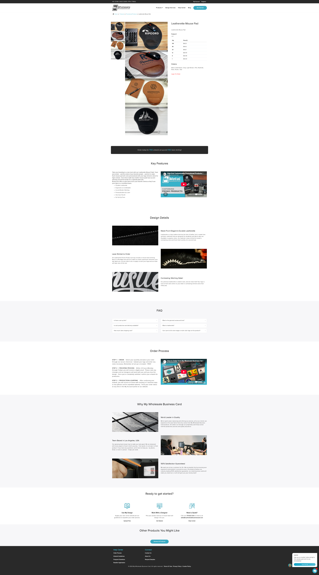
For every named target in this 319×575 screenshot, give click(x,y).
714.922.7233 (190, 515)
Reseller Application (119, 562)
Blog (189, 8)
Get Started (159, 521)
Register (203, 1)
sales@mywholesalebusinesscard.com (192, 517)
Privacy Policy (177, 566)
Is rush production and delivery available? (126, 325)
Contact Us (148, 553)
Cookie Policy (187, 566)
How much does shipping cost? (123, 330)
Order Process (117, 553)
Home (116, 14)
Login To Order (175, 74)
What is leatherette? (168, 325)
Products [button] (159, 8)
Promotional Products (131, 14)
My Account (196, 1)
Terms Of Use (168, 566)
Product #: (174, 34)
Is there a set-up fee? (120, 320)
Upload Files (127, 521)
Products (122, 14)
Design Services (170, 8)
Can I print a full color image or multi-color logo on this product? (181, 330)
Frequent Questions (119, 559)
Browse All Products (159, 541)
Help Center (182, 8)
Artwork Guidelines (119, 556)
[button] (314, 570)
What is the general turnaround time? (173, 320)
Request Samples (150, 559)
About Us (147, 556)
